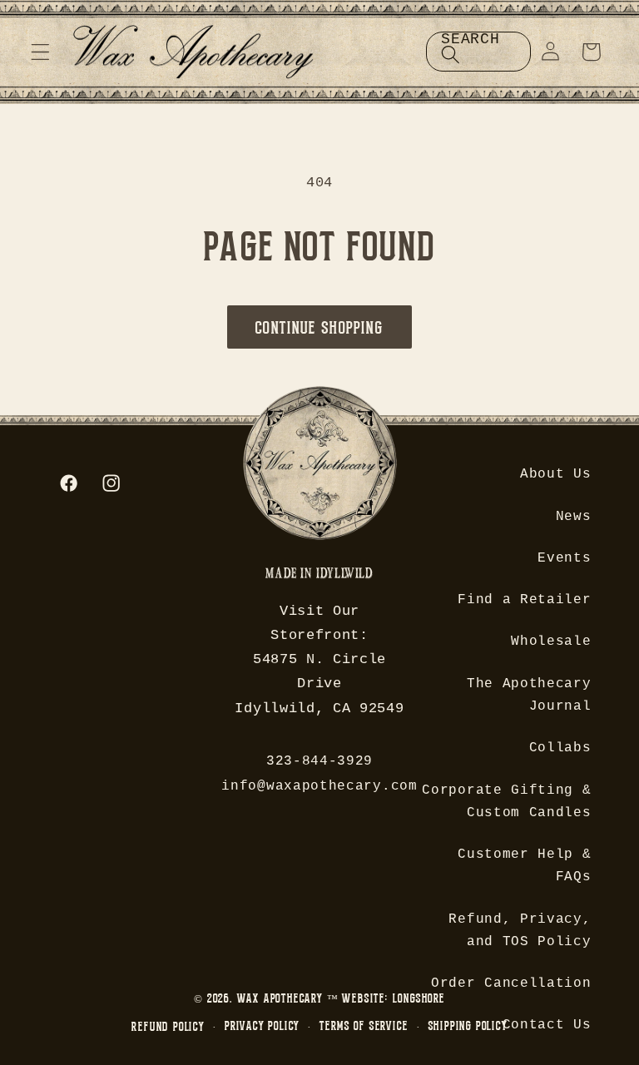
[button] (40, 52)
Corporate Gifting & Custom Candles (506, 801)
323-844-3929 (319, 761)
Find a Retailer (524, 599)
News (574, 516)
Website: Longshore (393, 998)
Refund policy (167, 1026)
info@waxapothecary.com (319, 786)
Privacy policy (262, 1025)
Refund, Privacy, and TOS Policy (519, 930)
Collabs (560, 748)
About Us (556, 474)
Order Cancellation (511, 983)
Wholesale (551, 641)
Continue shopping (319, 327)
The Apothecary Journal (529, 695)
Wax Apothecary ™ (288, 998)
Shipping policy (468, 1025)
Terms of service (364, 1025)
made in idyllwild (319, 575)
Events (564, 558)
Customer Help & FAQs (524, 865)
